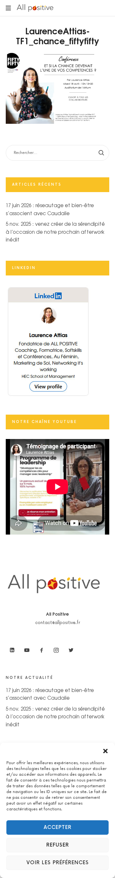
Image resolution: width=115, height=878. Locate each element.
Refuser (57, 845)
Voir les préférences (58, 863)
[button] (105, 750)
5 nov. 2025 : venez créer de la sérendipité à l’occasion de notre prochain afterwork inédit (55, 231)
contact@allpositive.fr (57, 622)
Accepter (58, 827)
